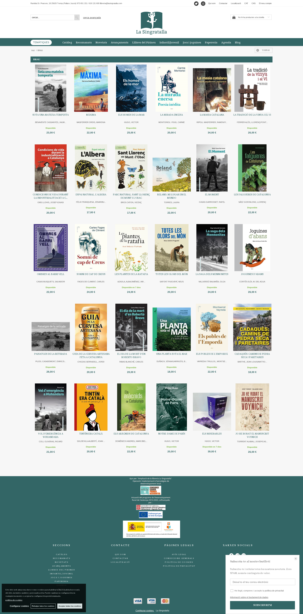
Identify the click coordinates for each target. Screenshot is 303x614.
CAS (253, 3)
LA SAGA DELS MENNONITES (212, 274)
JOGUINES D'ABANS (252, 274)
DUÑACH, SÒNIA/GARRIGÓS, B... (172, 361)
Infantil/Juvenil (169, 42)
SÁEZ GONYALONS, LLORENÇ (252, 202)
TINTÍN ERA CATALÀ (91, 433)
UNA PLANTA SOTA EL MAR (171, 354)
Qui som (212, 3)
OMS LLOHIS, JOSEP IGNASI (51, 202)
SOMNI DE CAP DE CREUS (91, 274)
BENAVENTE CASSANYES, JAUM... (50, 122)
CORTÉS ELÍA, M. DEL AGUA (252, 282)
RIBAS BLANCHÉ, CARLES (131, 362)
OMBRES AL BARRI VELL (50, 274)
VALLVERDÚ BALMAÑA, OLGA (211, 282)
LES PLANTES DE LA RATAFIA (131, 274)
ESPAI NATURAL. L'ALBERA (91, 194)
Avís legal (179, 554)
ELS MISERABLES (212, 433)
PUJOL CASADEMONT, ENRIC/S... (50, 361)
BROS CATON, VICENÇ (131, 202)
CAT (246, 3)
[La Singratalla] (151, 23)
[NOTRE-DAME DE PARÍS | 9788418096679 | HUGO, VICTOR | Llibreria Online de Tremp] (172, 407)
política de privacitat (274, 591)
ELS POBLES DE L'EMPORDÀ (212, 354)
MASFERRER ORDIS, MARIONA (91, 122)
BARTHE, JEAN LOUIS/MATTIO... (252, 362)
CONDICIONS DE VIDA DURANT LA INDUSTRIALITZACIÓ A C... (50, 196)
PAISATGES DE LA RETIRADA (50, 354)
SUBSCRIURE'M (262, 605)
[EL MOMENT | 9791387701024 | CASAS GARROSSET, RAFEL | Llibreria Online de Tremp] (212, 168)
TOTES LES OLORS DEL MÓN (172, 274)
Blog (238, 42)
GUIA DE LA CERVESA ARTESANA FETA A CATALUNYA (91, 355)
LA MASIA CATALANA (212, 115)
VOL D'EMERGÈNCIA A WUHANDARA (50, 435)
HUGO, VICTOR (131, 122)
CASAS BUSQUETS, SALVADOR (50, 282)
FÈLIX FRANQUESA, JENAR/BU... (91, 202)
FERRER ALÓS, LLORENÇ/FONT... (252, 122)
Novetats (101, 42)
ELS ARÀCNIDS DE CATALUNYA (131, 433)
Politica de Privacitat (179, 566)
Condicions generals (179, 558)
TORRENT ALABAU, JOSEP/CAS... (252, 441)
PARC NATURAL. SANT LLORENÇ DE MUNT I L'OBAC (131, 196)
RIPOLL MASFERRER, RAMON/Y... (212, 122)
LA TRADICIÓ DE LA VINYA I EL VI (252, 115)
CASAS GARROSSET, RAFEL (212, 202)
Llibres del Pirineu (144, 42)
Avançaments (119, 42)
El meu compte (265, 3)
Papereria (211, 42)
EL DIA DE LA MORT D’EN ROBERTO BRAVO (131, 355)
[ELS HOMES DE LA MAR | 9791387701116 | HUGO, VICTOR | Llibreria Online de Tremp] (131, 88)
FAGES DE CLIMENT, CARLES (91, 282)
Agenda (226, 42)
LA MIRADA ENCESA (171, 115)
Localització (236, 3)
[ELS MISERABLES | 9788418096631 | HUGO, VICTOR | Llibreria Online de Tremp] (212, 407)
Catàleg (67, 42)
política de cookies (13, 600)
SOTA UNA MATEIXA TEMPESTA (50, 115)
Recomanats (84, 42)
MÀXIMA (91, 115)
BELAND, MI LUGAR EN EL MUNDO (171, 196)
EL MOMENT (212, 194)
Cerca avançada (92, 17)
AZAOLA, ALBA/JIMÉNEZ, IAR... (131, 282)
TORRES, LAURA (171, 202)
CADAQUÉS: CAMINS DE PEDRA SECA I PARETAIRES (252, 355)
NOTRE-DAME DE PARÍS (171, 433)
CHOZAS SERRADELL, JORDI (91, 362)
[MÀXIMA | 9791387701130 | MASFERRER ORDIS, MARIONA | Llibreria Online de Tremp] (91, 88)
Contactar (223, 3)
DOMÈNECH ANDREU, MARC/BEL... (131, 441)
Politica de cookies (179, 562)
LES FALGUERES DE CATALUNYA (252, 194)
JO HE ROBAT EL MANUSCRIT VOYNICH (252, 435)
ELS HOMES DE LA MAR (131, 115)
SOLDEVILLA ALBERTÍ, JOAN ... (91, 441)
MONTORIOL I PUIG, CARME (172, 122)
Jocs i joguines (192, 42)
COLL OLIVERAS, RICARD (50, 441)
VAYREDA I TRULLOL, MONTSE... (212, 361)
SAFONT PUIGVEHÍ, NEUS (172, 282)
